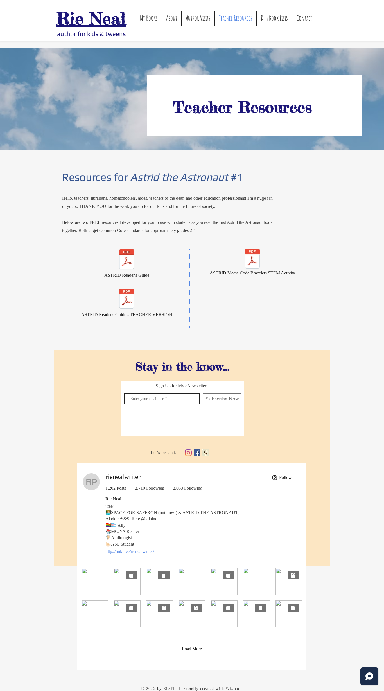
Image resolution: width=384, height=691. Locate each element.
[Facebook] (197, 452)
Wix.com (234, 689)
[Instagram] (188, 452)
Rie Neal (91, 18)
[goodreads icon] (205, 452)
